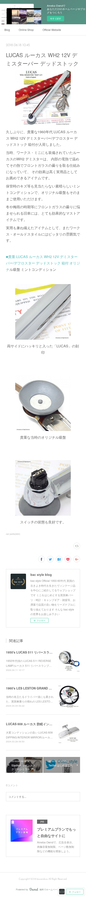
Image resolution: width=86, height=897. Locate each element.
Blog (7, 30)
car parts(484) (13, 534)
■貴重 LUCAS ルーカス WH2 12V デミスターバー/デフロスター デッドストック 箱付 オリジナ (43, 263)
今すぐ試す (55, 18)
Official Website (52, 30)
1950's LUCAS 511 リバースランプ (31, 652)
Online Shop (26, 30)
